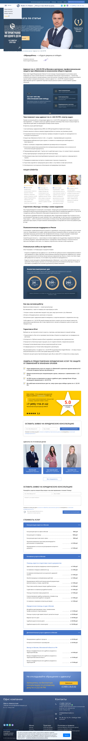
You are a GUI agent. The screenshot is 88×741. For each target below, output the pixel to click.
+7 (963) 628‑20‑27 (65, 705)
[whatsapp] (10, 725)
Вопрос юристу (8, 13)
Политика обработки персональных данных (68, 727)
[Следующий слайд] (79, 99)
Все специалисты (52, 479)
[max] (12, 725)
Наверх (6, 16)
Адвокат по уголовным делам (24, 51)
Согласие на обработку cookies (65, 729)
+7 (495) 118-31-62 (77, 5)
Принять (66, 735)
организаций (41, 396)
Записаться (68, 683)
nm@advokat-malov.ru (66, 713)
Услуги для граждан (48, 727)
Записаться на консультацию (76, 2)
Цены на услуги (8, 11)
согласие (36, 735)
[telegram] (62, 6)
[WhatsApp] (64, 6)
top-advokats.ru (78, 46)
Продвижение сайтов (10, 730)
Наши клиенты (8, 9)
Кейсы (65, 2)
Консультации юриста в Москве (38, 525)
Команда (54, 2)
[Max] (67, 6)
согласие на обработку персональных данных (50, 432)
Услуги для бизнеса (48, 729)
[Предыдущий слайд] (25, 99)
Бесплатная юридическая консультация (40, 2)
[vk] (4, 725)
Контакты (59, 2)
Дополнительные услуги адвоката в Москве (42, 632)
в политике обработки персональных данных (37, 738)
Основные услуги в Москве (36, 556)
